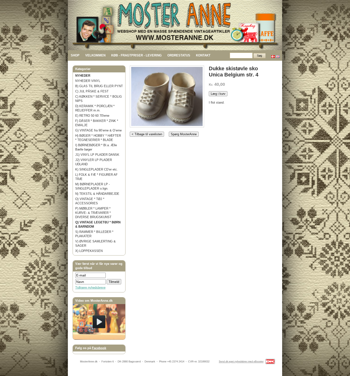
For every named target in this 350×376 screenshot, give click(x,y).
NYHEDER (82, 75)
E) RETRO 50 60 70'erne (92, 115)
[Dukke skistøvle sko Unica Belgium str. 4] (167, 95)
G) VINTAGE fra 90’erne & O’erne (98, 130)
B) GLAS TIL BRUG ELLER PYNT (99, 86)
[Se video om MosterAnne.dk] (99, 338)
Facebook (99, 348)
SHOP (75, 55)
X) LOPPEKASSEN (89, 251)
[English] (278, 55)
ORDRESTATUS (178, 55)
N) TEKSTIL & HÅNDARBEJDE (97, 194)
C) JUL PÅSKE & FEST (92, 91)
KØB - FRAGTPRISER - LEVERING (136, 55)
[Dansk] (273, 55)
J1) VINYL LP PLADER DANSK (97, 154)
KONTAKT (203, 55)
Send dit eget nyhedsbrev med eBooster (241, 361)
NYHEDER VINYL (87, 81)
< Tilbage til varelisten (147, 134)
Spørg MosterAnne (184, 134)
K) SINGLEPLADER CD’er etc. (96, 169)
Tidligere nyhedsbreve (90, 287)
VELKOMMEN (95, 55)
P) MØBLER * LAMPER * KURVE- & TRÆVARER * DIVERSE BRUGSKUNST (93, 213)
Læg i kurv (218, 93)
